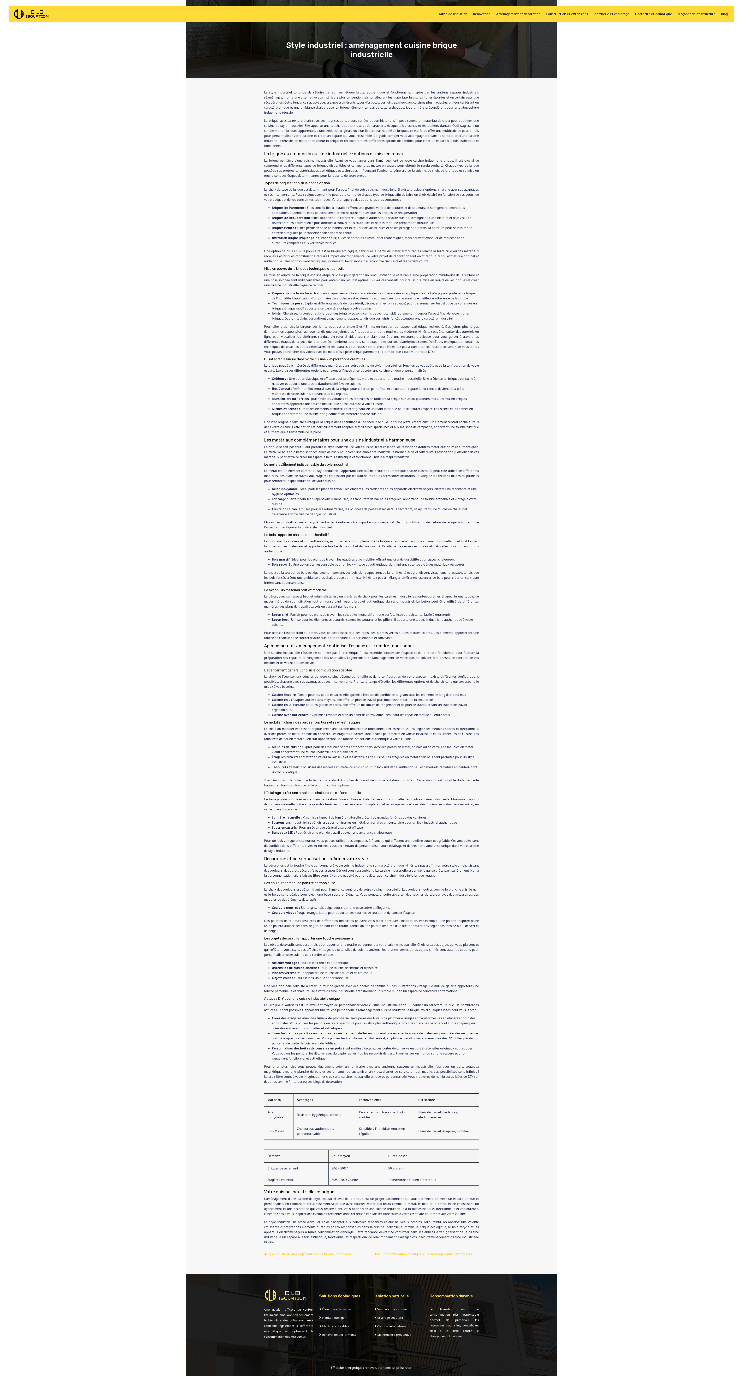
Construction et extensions (567, 14)
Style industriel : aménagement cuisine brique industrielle (309, 1254)
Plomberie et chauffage (611, 14)
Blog (724, 14)
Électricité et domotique (653, 14)
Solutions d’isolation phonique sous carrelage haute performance (424, 1254)
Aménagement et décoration (518, 14)
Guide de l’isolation (453, 14)
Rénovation (481, 14)
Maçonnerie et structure (696, 14)
